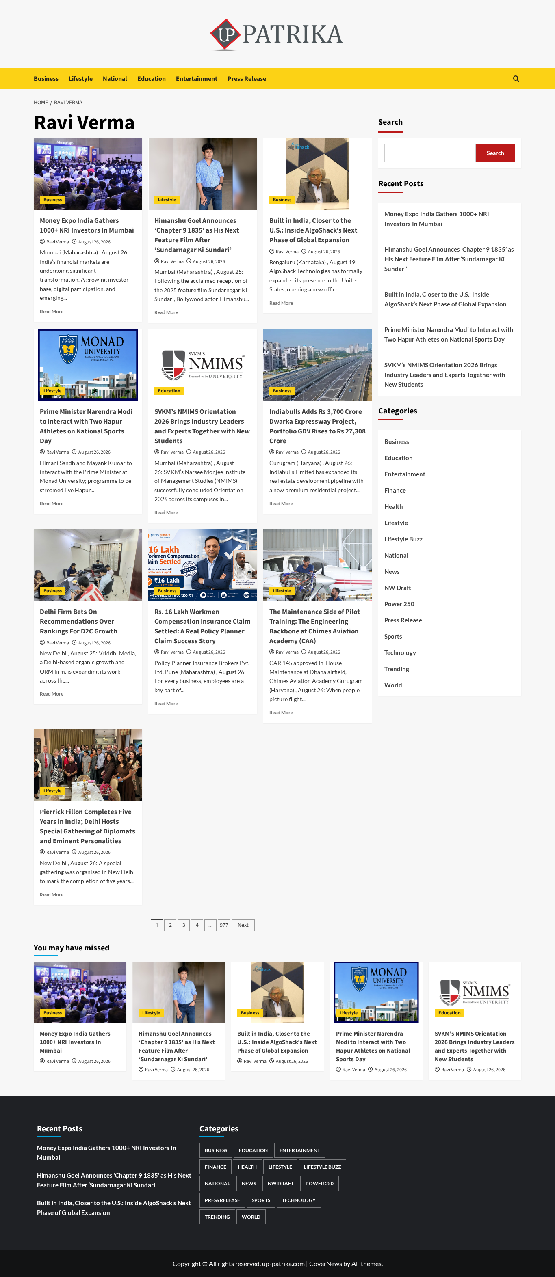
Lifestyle (81, 78)
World (393, 685)
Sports (393, 636)
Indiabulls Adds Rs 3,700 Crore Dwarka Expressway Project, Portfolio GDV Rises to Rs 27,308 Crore (317, 426)
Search (390, 122)
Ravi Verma (57, 242)
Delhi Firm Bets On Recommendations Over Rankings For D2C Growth (78, 621)
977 (224, 925)
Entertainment (196, 78)
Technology (400, 652)
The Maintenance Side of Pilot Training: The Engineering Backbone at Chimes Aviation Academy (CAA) (314, 626)
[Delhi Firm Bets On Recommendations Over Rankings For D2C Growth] (88, 565)
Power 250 (399, 603)
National (115, 78)
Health (393, 506)
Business (46, 78)
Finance (395, 490)
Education (151, 78)
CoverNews (325, 1263)
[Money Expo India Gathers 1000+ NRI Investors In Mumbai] (88, 174)
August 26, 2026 (94, 242)
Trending (396, 668)
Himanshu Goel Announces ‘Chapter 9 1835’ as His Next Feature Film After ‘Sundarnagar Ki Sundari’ (196, 235)
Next (243, 925)
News (392, 571)
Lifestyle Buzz (403, 539)
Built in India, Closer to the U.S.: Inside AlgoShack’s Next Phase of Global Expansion (313, 230)
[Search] (516, 78)
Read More (51, 311)
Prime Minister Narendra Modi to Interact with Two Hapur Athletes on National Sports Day (86, 426)
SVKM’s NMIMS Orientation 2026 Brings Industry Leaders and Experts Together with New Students (202, 426)
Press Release (247, 78)
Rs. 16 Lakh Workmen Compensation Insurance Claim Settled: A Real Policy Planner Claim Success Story (202, 626)
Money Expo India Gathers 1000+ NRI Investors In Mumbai (87, 225)
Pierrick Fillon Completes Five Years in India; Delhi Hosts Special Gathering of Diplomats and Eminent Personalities (87, 826)
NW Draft (397, 587)
